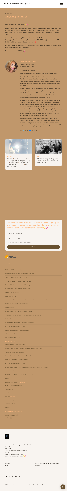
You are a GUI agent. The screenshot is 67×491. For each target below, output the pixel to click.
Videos (6, 465)
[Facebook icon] (19, 476)
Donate (36, 470)
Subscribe (33, 247)
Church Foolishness (10, 307)
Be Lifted (10, 156)
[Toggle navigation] (61, 3)
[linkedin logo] (35, 130)
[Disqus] (33, 194)
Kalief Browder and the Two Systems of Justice (17, 330)
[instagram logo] (26, 130)
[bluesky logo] (37, 130)
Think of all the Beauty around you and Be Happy (17, 285)
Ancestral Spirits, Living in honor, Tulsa (15, 344)
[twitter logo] (23, 130)
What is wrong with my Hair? (12, 337)
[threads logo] (32, 130)
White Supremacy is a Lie (11, 334)
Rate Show (37, 465)
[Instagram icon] (9, 476)
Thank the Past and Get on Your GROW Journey (17, 277)
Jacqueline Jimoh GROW (28, 62)
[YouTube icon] (12, 476)
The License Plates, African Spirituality (15, 352)
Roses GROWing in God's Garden (13, 385)
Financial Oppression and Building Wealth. (16, 326)
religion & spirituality (12, 382)
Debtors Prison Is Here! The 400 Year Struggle (16, 303)
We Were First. (9, 319)
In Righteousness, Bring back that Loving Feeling (17, 288)
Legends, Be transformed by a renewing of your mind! (18, 356)
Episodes (7, 463)
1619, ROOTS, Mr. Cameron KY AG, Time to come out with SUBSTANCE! (23, 315)
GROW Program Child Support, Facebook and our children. (20, 322)
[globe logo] (21, 130)
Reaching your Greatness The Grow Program (16, 359)
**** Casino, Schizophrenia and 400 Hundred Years (18, 281)
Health (7, 397)
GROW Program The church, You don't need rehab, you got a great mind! (23, 348)
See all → (7, 378)
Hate (38, 156)
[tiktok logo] (39, 130)
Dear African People (10, 266)
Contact (36, 467)
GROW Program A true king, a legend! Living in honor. (18, 311)
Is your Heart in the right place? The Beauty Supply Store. (19, 273)
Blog (6, 470)
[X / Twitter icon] (6, 476)
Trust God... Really (10, 389)
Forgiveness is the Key (11, 296)
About (6, 467)
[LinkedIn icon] (16, 476)
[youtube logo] (28, 130)
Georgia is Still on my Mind (12, 292)
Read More (39, 127)
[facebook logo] (30, 130)
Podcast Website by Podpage (39, 484)
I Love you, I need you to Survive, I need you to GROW (47, 463)
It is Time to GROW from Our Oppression (15, 269)
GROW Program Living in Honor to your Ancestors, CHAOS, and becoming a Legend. (26, 367)
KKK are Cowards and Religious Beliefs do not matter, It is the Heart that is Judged (26, 300)
